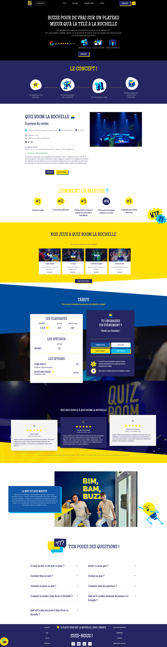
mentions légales (119, 643)
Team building (89, 3)
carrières (119, 633)
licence (119, 638)
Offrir (102, 3)
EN (137, 3)
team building (100, 345)
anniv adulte (121, 351)
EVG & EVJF (121, 345)
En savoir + (50, 272)
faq (47, 633)
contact (47, 627)
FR (134, 3)
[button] (64, 3)
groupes (75, 3)
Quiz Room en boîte (119, 627)
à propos (47, 643)
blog (47, 638)
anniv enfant (100, 351)
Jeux (64, 3)
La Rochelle (40, 3)
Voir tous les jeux (83, 281)
